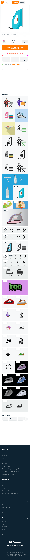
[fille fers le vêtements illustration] (9, 306)
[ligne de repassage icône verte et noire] (8, 167)
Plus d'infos (6, 68)
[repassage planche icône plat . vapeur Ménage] (8, 154)
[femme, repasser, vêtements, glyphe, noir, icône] (17, 358)
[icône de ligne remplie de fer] (8, 349)
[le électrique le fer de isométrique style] (7, 298)
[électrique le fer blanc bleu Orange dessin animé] (8, 141)
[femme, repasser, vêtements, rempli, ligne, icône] (8, 102)
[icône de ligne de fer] (8, 219)
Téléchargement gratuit (15, 47)
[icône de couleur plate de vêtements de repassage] (8, 128)
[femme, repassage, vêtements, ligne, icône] (8, 245)
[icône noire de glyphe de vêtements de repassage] (8, 362)
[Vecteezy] (2, 2)
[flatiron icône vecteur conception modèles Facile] (8, 443)
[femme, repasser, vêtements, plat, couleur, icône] (8, 115)
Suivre (25, 42)
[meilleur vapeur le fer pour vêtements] (14, 319)
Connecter (22, 2)
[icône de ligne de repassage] (8, 232)
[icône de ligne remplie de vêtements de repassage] (8, 206)
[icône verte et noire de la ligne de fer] (8, 180)
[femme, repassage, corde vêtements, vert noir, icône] (8, 193)
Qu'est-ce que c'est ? (15, 64)
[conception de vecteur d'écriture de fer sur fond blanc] (14, 402)
